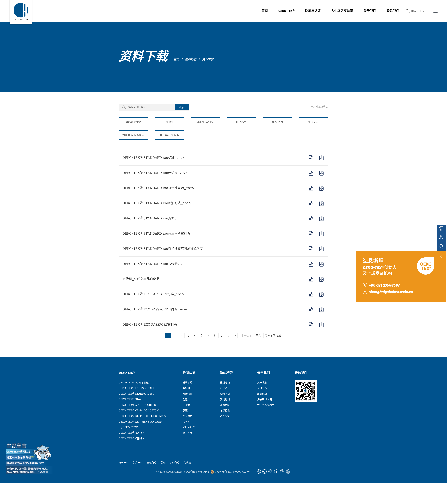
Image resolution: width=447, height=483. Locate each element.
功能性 (169, 122)
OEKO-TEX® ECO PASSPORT (136, 388)
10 (227, 335)
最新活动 (225, 382)
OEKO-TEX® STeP (130, 399)
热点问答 (225, 416)
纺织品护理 (189, 427)
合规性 (186, 388)
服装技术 (277, 122)
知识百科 (225, 405)
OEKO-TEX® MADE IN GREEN (137, 405)
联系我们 (393, 11)
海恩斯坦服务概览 (133, 135)
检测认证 (189, 373)
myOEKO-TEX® (128, 427)
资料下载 (207, 59)
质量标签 (187, 382)
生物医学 (187, 405)
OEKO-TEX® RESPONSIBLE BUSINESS (142, 416)
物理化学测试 (205, 122)
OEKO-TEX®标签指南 (131, 438)
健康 (185, 410)
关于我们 (370, 11)
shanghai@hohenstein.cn (391, 292)
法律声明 (124, 462)
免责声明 (137, 462)
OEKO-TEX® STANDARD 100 (136, 393)
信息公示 (188, 462)
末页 (258, 335)
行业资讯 (225, 388)
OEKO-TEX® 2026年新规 (134, 382)
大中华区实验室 (342, 11)
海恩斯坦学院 (264, 399)
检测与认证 (313, 11)
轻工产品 (187, 432)
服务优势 (262, 393)
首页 (265, 11)
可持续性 (241, 122)
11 (234, 335)
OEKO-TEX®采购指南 (131, 432)
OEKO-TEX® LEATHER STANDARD (140, 421)
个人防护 (313, 122)
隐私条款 (151, 462)
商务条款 (174, 462)
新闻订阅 (225, 399)
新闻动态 (190, 59)
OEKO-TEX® (286, 11)
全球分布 (262, 388)
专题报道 (225, 410)
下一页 (245, 335)
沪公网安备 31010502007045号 (232, 471)
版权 (163, 462)
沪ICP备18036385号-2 (196, 471)
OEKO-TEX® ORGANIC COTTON (139, 410)
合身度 (186, 421)
